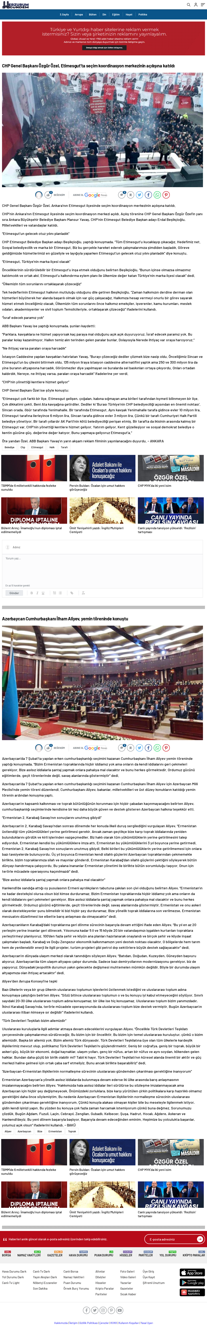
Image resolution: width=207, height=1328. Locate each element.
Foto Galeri (127, 1271)
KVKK (114, 1323)
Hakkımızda (61, 1323)
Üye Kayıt (149, 1277)
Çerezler (104, 1323)
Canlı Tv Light (11, 1283)
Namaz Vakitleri (29, 1254)
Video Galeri (128, 1277)
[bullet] (60, 593)
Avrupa (79, 14)
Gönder (14, 593)
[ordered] (54, 593)
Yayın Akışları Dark (45, 1277)
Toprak (72, 1131)
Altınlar (100, 1271)
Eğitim (116, 14)
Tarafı (64, 447)
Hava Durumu (78, 1254)
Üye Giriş (148, 1271)
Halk (52, 447)
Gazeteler (54, 1254)
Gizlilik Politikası (88, 1323)
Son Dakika (40, 1288)
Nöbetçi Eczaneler (45, 1283)
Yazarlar (125, 1283)
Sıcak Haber (128, 1294)
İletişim (73, 1323)
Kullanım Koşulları (129, 1323)
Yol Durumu (167, 1254)
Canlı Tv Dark (41, 1271)
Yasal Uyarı (147, 1323)
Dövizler (100, 1277)
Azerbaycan (24, 1131)
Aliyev (8, 1131)
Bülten (92, 14)
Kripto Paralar (194, 1254)
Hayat (129, 14)
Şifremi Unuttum (154, 1283)
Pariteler (146, 1254)
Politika (142, 14)
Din (104, 14)
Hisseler (126, 1254)
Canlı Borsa (70, 1271)
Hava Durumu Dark (14, 1271)
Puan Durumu (103, 1254)
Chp (23, 447)
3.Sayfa (64, 14)
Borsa (6, 1254)
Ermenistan (55, 1131)
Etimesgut (37, 447)
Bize (39, 1131)
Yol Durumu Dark (13, 1277)
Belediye (9, 447)
